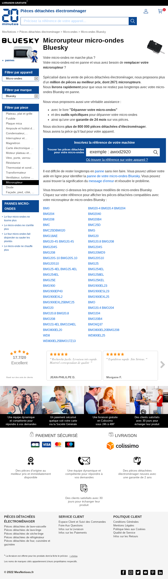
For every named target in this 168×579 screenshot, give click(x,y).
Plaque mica (14, 123)
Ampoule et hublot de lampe (20, 128)
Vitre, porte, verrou (18, 157)
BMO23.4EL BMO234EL (59, 324)
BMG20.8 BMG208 (101, 241)
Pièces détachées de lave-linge (22, 530)
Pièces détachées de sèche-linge (23, 533)
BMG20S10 (96, 258)
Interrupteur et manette (15, 138)
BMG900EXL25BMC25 (58, 302)
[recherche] (133, 21)
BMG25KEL (96, 280)
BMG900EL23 (97, 285)
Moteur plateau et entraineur (17, 153)
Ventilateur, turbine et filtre (19, 177)
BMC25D (94, 225)
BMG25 (93, 263)
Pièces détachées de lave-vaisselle (25, 526)
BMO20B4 (95, 319)
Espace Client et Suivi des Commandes (82, 521)
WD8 (46, 335)
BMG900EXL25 (98, 296)
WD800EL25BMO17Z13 (59, 341)
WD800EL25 (96, 335)
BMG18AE (50, 236)
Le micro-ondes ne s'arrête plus (19, 227)
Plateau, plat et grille (19, 113)
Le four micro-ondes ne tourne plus (17, 218)
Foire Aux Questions (71, 525)
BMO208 (49, 319)
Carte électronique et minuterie (19, 148)
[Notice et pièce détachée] (10, 17)
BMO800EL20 (52, 330)
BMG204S (95, 247)
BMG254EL (96, 269)
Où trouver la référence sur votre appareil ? (117, 159)
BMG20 (93, 236)
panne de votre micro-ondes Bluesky (113, 176)
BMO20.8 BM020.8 (56, 313)
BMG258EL (96, 274)
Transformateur (16, 172)
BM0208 (48, 219)
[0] (160, 12)
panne (99, 171)
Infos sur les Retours (125, 536)
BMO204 (94, 313)
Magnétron (13, 143)
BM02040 (94, 214)
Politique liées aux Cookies (129, 529)
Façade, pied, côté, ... (20, 192)
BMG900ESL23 (98, 291)
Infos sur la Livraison (71, 529)
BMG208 (49, 252)
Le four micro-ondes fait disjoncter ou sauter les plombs (17, 238)
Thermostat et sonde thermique (19, 167)
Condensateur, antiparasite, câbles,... (20, 133)
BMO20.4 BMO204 (101, 307)
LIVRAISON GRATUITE (14, 3)
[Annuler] (36, 79)
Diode (10, 187)
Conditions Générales (126, 521)
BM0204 (48, 214)
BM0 (46, 208)
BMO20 (48, 307)
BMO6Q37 (95, 324)
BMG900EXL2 (52, 296)
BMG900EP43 (52, 291)
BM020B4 (94, 219)
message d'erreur (101, 181)
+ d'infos (73, 556)
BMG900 (49, 285)
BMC (46, 225)
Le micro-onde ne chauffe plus (18, 248)
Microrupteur (14, 182)
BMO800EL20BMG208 (103, 330)
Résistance (13, 162)
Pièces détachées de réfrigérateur (24, 537)
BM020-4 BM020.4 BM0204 (106, 208)
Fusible (10, 118)
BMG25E (49, 280)
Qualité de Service (124, 532)
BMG (91, 230)
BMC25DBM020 (54, 230)
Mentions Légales (123, 525)
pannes (9, 60)
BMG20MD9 (96, 252)
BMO (91, 302)
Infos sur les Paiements (73, 532)
